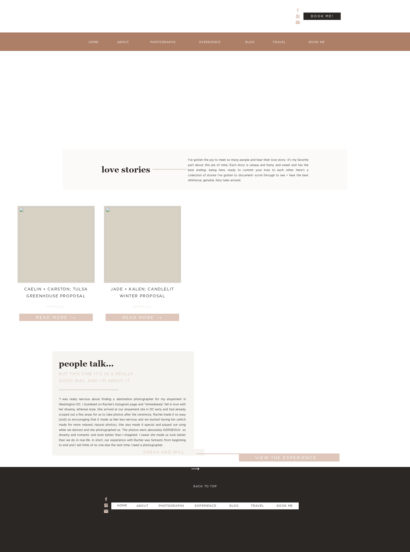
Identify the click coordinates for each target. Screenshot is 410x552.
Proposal (56, 306)
